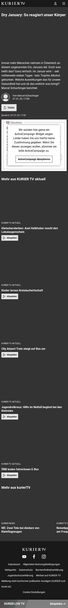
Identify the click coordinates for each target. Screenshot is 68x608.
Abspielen (12, 238)
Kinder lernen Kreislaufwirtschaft (22, 290)
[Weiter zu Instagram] (44, 557)
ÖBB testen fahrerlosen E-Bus (20, 469)
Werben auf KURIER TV (48, 575)
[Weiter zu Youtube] (24, 557)
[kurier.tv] (34, 549)
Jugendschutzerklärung (20, 575)
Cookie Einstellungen (34, 592)
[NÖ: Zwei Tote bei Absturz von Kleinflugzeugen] (27, 506)
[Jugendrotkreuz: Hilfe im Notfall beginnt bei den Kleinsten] (34, 380)
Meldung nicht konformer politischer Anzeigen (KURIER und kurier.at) (33, 584)
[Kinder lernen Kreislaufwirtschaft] (34, 263)
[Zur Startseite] (13, 3)
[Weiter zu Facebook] (34, 557)
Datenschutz (26, 569)
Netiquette (10, 569)
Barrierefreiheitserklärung (49, 569)
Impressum (14, 564)
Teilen (10, 107)
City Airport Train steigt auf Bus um (23, 348)
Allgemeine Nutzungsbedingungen (41, 564)
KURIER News (8, 523)
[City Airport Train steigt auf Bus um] (34, 321)
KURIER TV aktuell (11, 223)
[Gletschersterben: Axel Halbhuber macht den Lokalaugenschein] (34, 201)
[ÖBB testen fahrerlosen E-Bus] (34, 442)
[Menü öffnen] (63, 3)
